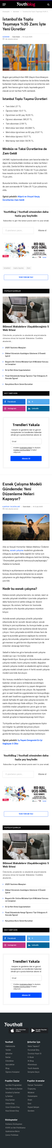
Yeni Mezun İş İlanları (13, 1089)
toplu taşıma (19, 268)
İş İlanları (9, 1096)
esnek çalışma (16, 550)
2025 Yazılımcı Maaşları (15, 348)
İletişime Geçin (34, 1072)
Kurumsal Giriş (33, 1050)
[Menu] (4, 4)
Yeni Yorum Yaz (26, 277)
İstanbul (7, 268)
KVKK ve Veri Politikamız (15, 1128)
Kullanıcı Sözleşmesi (13, 1124)
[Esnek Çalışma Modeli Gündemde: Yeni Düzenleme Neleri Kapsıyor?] (26, 540)
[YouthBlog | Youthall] (26, 4)
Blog (7, 1068)
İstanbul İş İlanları (12, 1093)
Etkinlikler (9, 1061)
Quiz (29, 1103)
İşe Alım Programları (13, 1085)
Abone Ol (26, 458)
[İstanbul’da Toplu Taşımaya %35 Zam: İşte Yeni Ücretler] (26, 70)
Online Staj (9, 1103)
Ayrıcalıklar (10, 1065)
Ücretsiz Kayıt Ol (34, 1054)
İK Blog (31, 1061)
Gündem (6, 37)
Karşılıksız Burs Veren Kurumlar (19, 384)
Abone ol (42, 230)
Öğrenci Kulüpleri (12, 1072)
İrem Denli (16, 37)
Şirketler (8, 1054)
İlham (30, 1100)
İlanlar (8, 1057)
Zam (28, 268)
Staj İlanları (10, 1100)
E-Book (31, 1057)
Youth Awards (33, 1068)
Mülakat (31, 1093)
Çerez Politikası (11, 1135)
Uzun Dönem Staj (12, 1107)
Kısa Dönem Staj (12, 1111)
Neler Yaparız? (34, 1046)
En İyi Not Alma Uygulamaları (18, 370)
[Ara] (48, 4)
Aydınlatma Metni (12, 1131)
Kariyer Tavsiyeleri (11, 507)
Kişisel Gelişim (33, 1107)
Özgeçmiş (32, 1089)
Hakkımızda (10, 1046)
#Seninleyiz (32, 1065)
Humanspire (32, 1096)
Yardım (8, 1050)
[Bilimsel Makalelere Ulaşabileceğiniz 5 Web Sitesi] (26, 310)
